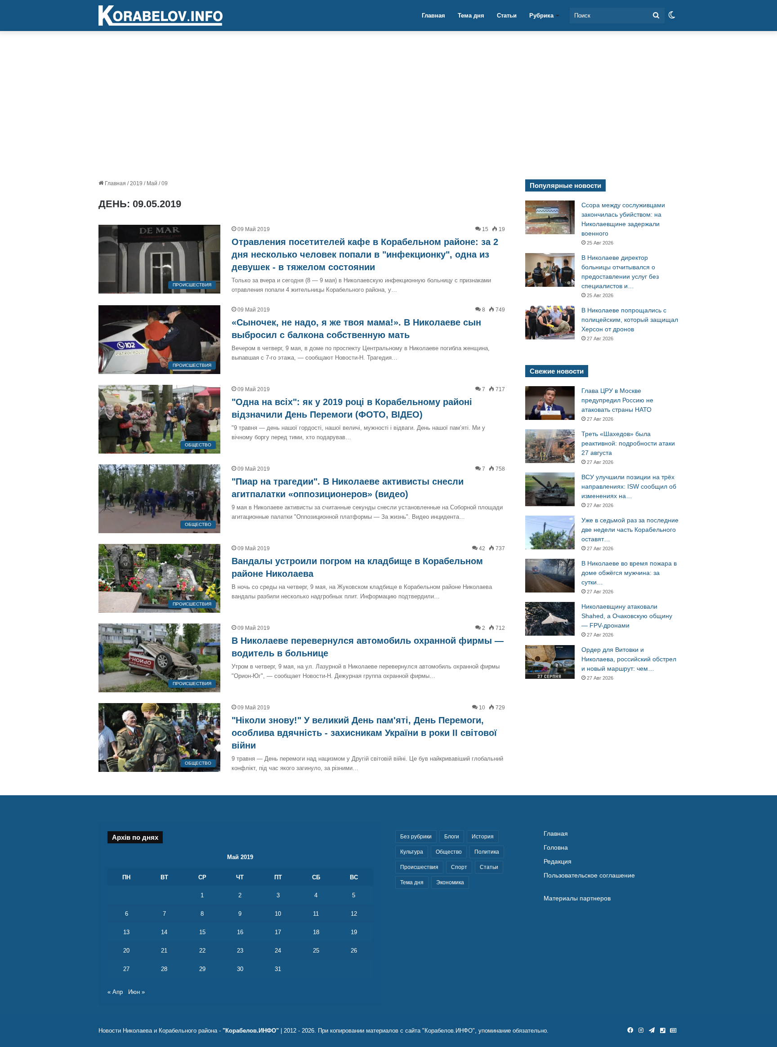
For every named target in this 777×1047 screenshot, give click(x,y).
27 (126, 969)
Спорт (459, 867)
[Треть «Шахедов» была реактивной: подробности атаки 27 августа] (550, 446)
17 (278, 932)
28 (164, 969)
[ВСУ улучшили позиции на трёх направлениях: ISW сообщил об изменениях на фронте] (550, 489)
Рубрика (541, 15)
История (483, 836)
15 (202, 932)
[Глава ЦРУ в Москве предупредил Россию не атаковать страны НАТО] (550, 403)
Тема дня (471, 15)
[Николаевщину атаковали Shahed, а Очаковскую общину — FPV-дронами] (550, 619)
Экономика (450, 882)
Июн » (136, 992)
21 (164, 950)
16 (240, 932)
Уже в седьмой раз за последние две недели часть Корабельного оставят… (630, 530)
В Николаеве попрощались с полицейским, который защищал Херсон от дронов (629, 320)
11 (316, 913)
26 (354, 950)
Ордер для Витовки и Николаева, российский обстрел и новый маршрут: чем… (628, 659)
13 (126, 932)
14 (164, 932)
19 (354, 932)
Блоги (451, 836)
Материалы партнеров (577, 898)
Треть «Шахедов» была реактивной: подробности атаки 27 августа (628, 443)
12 (354, 913)
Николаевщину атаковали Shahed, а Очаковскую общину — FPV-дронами (626, 616)
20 (126, 950)
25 (316, 950)
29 (202, 969)
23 (240, 950)
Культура (411, 852)
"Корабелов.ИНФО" (251, 1030)
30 (240, 969)
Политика (486, 852)
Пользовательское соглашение (589, 875)
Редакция (558, 861)
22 (202, 950)
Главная (433, 15)
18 (316, 932)
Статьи (507, 15)
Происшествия (419, 867)
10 (278, 913)
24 (278, 950)
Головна (556, 847)
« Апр (115, 992)
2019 (136, 183)
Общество (449, 852)
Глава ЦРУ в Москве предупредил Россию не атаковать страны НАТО (617, 400)
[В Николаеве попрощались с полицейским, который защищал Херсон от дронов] (550, 322)
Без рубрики (416, 836)
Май (152, 183)
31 (278, 969)
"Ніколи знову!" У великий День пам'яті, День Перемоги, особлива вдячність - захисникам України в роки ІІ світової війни (364, 732)
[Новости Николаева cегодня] (160, 15)
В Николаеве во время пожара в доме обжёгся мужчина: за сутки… (629, 573)
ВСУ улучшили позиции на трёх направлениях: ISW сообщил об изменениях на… (628, 486)
